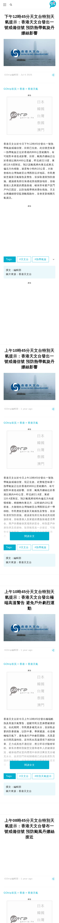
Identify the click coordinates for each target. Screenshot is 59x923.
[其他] (53, 76)
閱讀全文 (29, 536)
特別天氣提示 (44, 776)
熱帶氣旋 (41, 259)
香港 (22, 89)
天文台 (25, 259)
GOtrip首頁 (10, 89)
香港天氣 (33, 89)
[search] (11, 4)
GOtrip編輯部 (11, 74)
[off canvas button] (4, 4)
